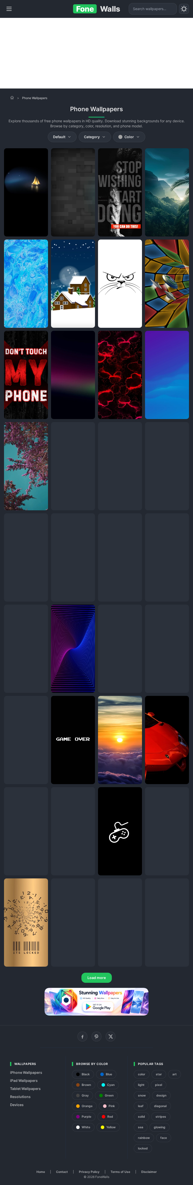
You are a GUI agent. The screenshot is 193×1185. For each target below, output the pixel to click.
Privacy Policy (89, 1172)
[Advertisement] (96, 53)
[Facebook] (82, 1036)
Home (40, 1172)
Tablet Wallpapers (25, 1088)
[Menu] (9, 9)
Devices (17, 1105)
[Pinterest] (96, 1036)
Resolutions (20, 1096)
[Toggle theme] (184, 9)
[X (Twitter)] (111, 1036)
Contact (62, 1172)
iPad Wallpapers (24, 1080)
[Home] (12, 98)
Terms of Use (120, 1172)
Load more (96, 977)
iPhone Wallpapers (26, 1072)
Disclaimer (149, 1172)
